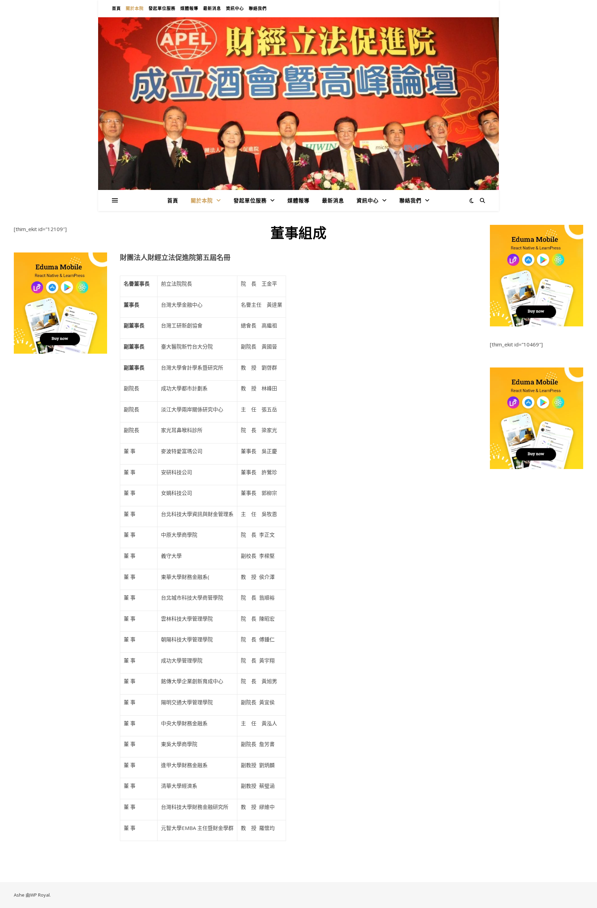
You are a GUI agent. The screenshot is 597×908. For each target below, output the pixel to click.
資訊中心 (235, 8)
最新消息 (212, 8)
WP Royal (40, 895)
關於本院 (135, 8)
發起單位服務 (162, 8)
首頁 (116, 8)
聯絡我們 (258, 8)
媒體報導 (189, 8)
